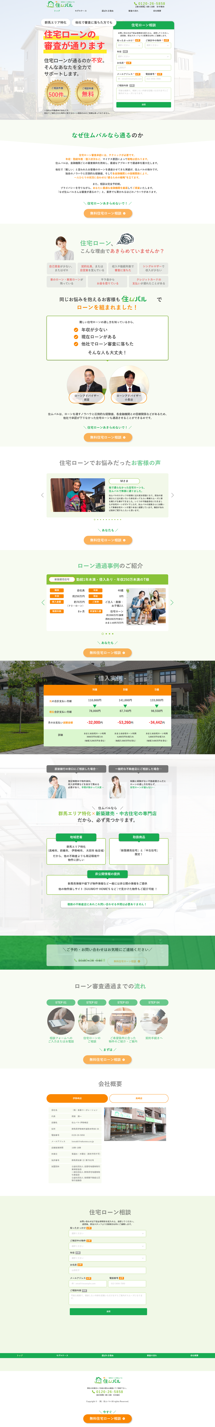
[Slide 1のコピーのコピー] (105, 633)
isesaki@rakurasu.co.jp (83, 1141)
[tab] (77, 1098)
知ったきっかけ (125, 40)
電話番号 (113, 1278)
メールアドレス (125, 74)
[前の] (42, 495)
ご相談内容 (122, 85)
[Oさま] (100, 519)
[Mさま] (94, 519)
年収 (119, 52)
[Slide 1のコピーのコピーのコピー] (109, 634)
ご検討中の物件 (153, 40)
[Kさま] (114, 519)
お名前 (120, 63)
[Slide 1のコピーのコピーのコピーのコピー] (112, 633)
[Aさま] (97, 519)
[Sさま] (103, 519)
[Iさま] (109, 519)
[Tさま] (106, 519)
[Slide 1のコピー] (102, 633)
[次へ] (172, 495)
